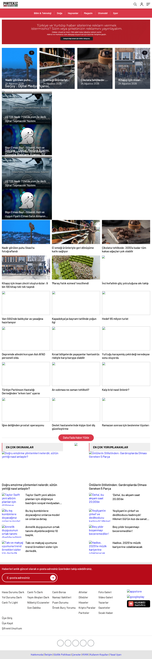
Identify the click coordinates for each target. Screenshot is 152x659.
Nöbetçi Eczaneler (38, 602)
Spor (115, 13)
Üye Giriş (7, 618)
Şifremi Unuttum (12, 628)
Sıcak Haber (105, 612)
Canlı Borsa (59, 592)
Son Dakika (34, 607)
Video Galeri (105, 597)
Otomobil (103, 13)
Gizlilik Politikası (62, 654)
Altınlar (83, 592)
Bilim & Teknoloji (42, 13)
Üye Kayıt (7, 623)
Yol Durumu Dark (12, 597)
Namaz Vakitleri (61, 597)
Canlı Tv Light (10, 602)
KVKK (85, 654)
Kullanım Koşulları (99, 654)
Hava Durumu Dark (13, 592)
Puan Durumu (60, 602)
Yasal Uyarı (115, 654)
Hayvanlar (73, 13)
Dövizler (83, 597)
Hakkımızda (37, 654)
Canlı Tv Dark (35, 592)
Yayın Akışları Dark (38, 597)
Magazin (88, 13)
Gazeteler (104, 607)
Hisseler (83, 602)
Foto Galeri (104, 592)
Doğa (59, 13)
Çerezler (76, 654)
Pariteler (84, 612)
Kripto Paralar (87, 607)
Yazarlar (103, 602)
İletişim (48, 654)
